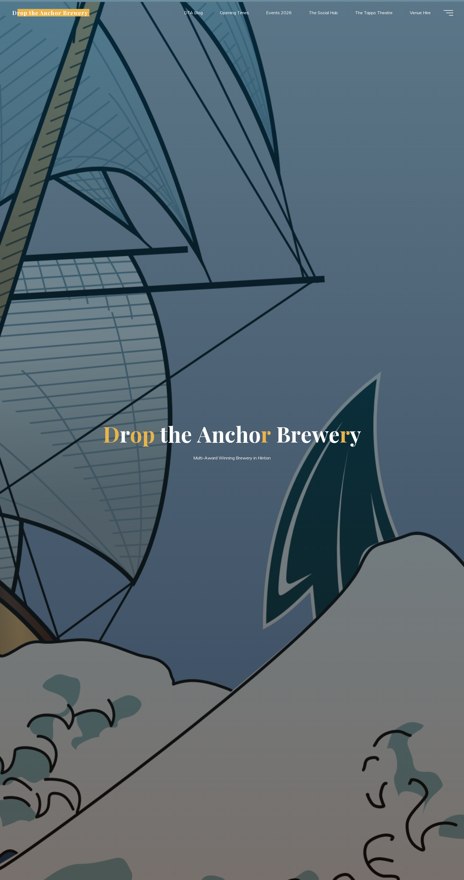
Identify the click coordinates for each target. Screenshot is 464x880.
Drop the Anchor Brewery (50, 12)
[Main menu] (448, 13)
